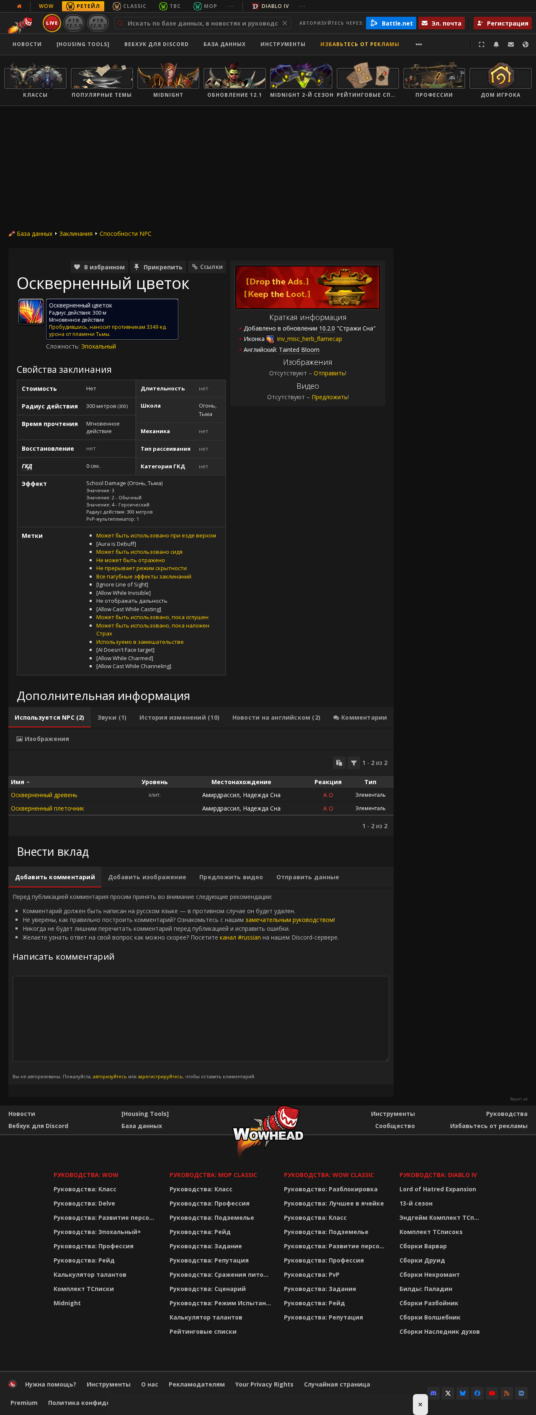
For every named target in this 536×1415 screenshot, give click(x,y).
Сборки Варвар (423, 1246)
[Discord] (433, 1393)
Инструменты (393, 1114)
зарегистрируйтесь (160, 1076)
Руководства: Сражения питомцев (222, 1274)
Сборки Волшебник (430, 1317)
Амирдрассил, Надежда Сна (241, 795)
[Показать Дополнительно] (419, 44)
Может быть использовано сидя (139, 551)
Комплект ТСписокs (431, 1232)
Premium (24, 1403)
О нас (149, 1384)
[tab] (49, 717)
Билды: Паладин (425, 1289)
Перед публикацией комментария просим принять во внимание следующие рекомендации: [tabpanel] (176, 986)
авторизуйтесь (110, 1076)
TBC (175, 6)
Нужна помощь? (50, 1384)
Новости (27, 44)
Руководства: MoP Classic (213, 1175)
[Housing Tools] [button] (83, 44)
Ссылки (211, 267)
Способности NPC (126, 234)
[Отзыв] (511, 44)
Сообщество (395, 1126)
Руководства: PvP (312, 1274)
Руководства (507, 1114)
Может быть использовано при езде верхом (156, 535)
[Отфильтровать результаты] (354, 763)
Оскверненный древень (44, 795)
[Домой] (12, 1386)
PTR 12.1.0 (74, 22)
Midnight (67, 1303)
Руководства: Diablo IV (438, 1175)
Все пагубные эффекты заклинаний (143, 576)
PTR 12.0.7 (98, 22)
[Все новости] (19, 6)
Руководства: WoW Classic (329, 1175)
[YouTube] (492, 1393)
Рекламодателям (197, 1384)
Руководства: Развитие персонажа (106, 1217)
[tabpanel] (201, 793)
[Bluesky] (462, 1393)
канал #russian (240, 937)
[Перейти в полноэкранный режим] (481, 44)
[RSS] (506, 1393)
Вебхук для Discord (156, 44)
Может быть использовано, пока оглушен (152, 617)
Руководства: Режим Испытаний (222, 1303)
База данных (225, 44)
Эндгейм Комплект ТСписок (441, 1217)
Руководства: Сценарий (208, 1289)
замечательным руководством (289, 920)
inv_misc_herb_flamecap (309, 339)
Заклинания (76, 234)
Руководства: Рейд (84, 1260)
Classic (135, 6)
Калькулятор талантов (90, 1274)
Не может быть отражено (130, 560)
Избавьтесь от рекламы (359, 44)
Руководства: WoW (86, 1175)
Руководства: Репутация (209, 1260)
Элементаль (371, 794)
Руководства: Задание (206, 1246)
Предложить (330, 397)
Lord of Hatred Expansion (437, 1189)
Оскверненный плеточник (47, 808)
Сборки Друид (422, 1260)
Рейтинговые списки (203, 1331)
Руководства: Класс (85, 1189)
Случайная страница (337, 1384)
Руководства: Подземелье (212, 1217)
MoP (210, 6)
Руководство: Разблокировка (331, 1189)
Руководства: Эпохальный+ (97, 1232)
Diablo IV (275, 6)
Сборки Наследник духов (439, 1331)
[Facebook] (477, 1393)
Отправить (329, 373)
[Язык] (525, 44)
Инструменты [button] (283, 44)
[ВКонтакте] (521, 1393)
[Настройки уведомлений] (496, 44)
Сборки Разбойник (429, 1303)
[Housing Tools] (145, 1114)
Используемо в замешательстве (140, 642)
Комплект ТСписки (84, 1289)
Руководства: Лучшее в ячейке (334, 1203)
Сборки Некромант (429, 1274)
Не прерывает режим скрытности (141, 568)
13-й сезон (416, 1203)
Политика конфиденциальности (100, 1403)
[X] (448, 1393)
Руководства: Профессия (94, 1246)
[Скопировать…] (339, 763)
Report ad (519, 1099)
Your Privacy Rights (264, 1384)
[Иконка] (31, 312)
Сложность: (63, 346)
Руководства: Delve (84, 1203)
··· (231, 6)
